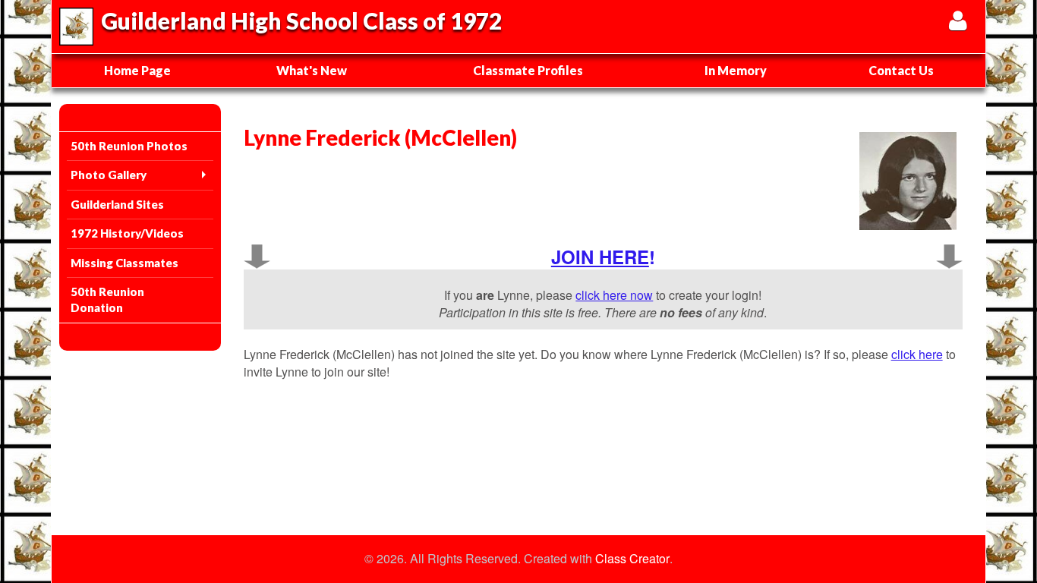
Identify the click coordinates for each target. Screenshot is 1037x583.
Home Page (137, 70)
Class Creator (632, 558)
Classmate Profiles (528, 70)
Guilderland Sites (117, 204)
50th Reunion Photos (129, 146)
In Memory (735, 70)
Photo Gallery (109, 174)
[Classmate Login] (958, 20)
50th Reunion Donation (107, 299)
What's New (311, 70)
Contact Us (901, 70)
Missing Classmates (124, 262)
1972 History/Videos (127, 233)
